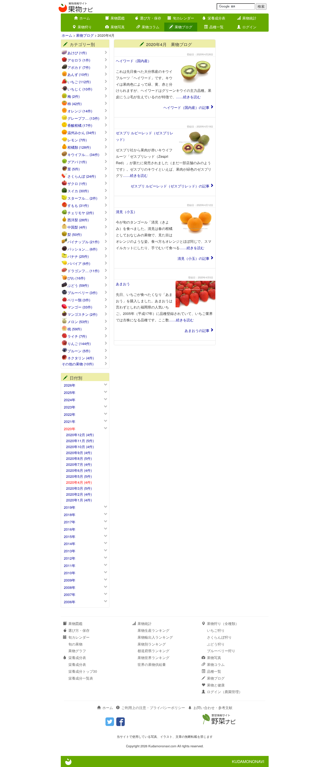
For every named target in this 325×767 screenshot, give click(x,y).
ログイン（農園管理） (224, 691)
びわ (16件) (76, 278)
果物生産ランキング (153, 630)
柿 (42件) (74, 103)
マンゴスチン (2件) (82, 314)
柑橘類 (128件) (79, 147)
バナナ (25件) (78, 256)
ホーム (84, 18)
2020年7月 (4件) (79, 464)
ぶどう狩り (216, 644)
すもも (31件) (78, 205)
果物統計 (249, 18)
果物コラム (150, 26)
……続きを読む (188, 96)
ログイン (249, 26)
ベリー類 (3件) (78, 300)
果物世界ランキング (153, 657)
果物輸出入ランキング (155, 637)
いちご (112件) (79, 81)
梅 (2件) (73, 96)
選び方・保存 (150, 18)
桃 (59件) (74, 329)
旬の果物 (75, 644)
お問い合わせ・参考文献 (212, 707)
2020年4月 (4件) (79, 482)
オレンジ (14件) (79, 111)
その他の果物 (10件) (78, 364)
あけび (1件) (77, 52)
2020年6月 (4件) (79, 470)
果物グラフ (77, 650)
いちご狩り (216, 630)
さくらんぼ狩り (219, 637)
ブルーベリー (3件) (82, 292)
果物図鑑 (118, 18)
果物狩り (85, 26)
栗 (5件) (73, 169)
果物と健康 (216, 685)
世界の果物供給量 (152, 664)
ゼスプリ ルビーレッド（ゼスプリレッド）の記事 (170, 186)
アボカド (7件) (78, 67)
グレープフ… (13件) (83, 118)
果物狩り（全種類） (223, 623)
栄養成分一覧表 (80, 678)
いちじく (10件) (79, 89)
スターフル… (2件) (82, 198)
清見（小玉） (126, 211)
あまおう (123, 283)
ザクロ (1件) (77, 183)
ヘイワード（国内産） (133, 60)
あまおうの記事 (197, 330)
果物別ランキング (152, 644)
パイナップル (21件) (83, 241)
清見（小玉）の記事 (193, 258)
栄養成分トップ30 (82, 671)
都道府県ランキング (153, 650)
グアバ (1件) (77, 162)
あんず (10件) (78, 74)
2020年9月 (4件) (79, 452)
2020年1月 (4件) (79, 500)
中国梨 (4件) (77, 227)
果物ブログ (183, 26)
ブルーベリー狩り (221, 650)
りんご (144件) (79, 343)
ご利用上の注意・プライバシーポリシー (153, 707)
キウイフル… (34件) (83, 154)
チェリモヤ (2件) (80, 212)
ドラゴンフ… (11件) (83, 270)
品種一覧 (216, 26)
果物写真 (118, 26)
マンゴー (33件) (79, 307)
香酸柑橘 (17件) (79, 125)
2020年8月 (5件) (79, 458)
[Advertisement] (244, 105)
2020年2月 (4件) (79, 494)
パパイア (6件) (78, 263)
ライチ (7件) (77, 336)
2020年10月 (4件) (80, 446)
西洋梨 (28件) (78, 220)
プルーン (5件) (78, 351)
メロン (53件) (78, 321)
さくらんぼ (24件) (81, 176)
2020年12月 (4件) (80, 434)
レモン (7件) (77, 140)
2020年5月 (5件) (79, 476)
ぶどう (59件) (78, 285)
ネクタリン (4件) (80, 358)
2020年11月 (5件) (80, 440)
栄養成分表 (216, 18)
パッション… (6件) (82, 249)
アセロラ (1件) (78, 60)
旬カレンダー (183, 18)
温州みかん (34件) (81, 132)
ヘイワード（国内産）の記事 (186, 107)
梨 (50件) (74, 234)
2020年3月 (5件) (79, 488)
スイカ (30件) (78, 191)
